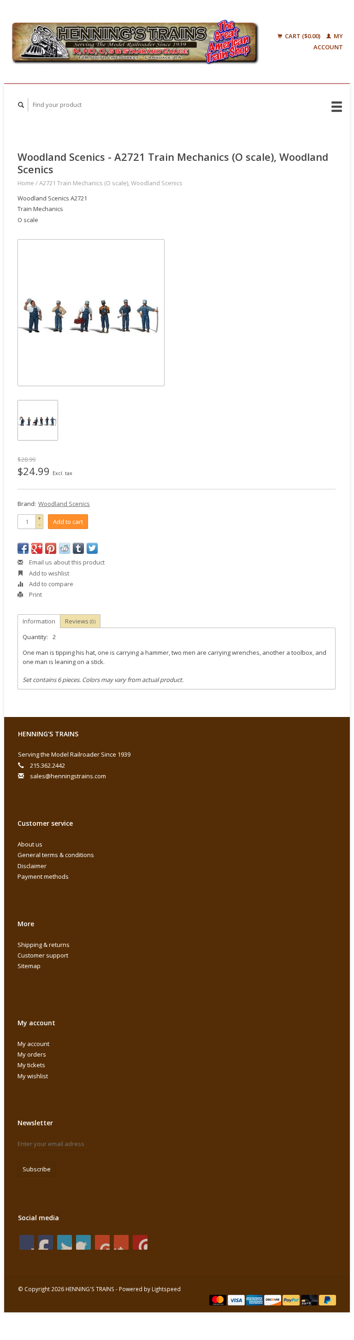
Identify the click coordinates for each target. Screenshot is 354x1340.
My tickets (31, 1065)
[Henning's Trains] (135, 42)
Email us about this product (66, 562)
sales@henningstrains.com (68, 776)
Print (35, 594)
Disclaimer (32, 866)
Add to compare (50, 584)
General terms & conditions (56, 855)
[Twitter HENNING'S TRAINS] (45, 1242)
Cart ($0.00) (302, 36)
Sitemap (29, 966)
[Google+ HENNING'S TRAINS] (64, 1242)
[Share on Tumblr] (78, 548)
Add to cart (68, 521)
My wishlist (33, 1076)
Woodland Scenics (64, 504)
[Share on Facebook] (23, 548)
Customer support (43, 955)
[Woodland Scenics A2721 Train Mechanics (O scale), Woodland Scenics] (91, 313)
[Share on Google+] (36, 548)
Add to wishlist (48, 573)
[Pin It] (50, 548)
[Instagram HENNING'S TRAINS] (140, 1242)
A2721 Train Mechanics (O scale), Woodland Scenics (111, 183)
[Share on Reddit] (64, 548)
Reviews (80, 621)
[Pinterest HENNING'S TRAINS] (83, 1242)
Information (39, 621)
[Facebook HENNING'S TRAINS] (26, 1242)
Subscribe (37, 1169)
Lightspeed (166, 1289)
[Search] (21, 105)
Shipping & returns (44, 944)
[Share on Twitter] (92, 548)
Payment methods (43, 876)
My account (33, 1044)
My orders (32, 1054)
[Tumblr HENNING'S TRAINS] (121, 1242)
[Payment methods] (218, 1299)
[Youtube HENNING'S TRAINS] (102, 1242)
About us (30, 844)
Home (26, 183)
